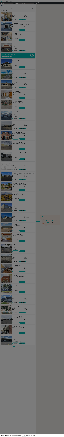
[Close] (63, 435)
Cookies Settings (49, 435)
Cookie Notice (24, 436)
